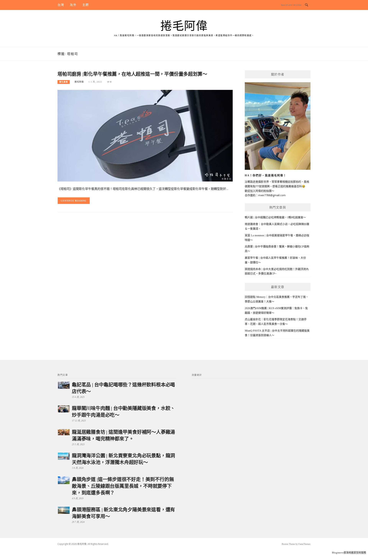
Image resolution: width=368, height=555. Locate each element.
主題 (85, 5)
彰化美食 (63, 82)
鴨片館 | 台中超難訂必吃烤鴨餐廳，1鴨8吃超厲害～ (275, 217)
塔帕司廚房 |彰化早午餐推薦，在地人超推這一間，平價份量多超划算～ (132, 74)
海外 (73, 5)
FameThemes (304, 544)
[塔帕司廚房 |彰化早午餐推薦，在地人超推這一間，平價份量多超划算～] (145, 135)
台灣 (61, 5)
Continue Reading (74, 201)
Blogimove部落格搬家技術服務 (349, 552)
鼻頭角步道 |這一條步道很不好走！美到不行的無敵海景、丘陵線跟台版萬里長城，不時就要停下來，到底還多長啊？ (123, 486)
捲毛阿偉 (184, 26)
